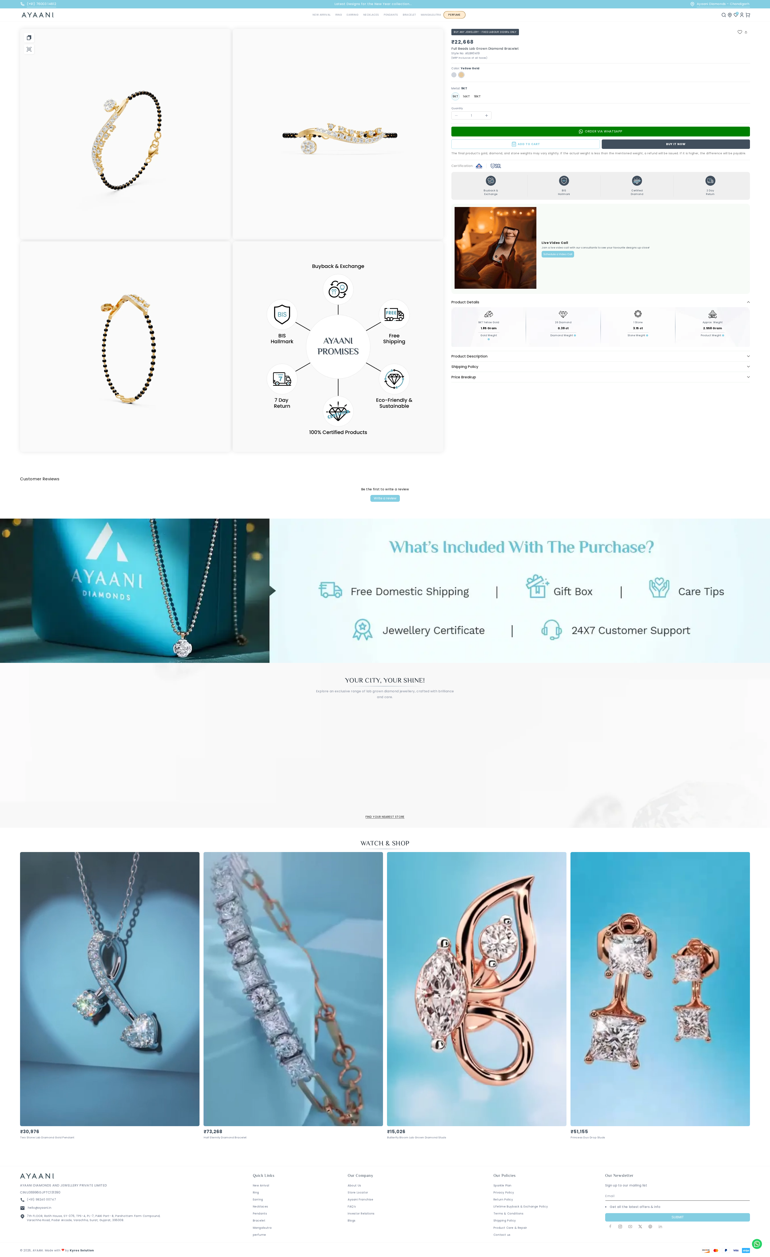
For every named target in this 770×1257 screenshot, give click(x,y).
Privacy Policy (503, 1192)
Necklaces (260, 1206)
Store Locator (358, 1192)
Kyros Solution (82, 1250)
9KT (455, 96)
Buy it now (676, 144)
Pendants (260, 1214)
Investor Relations (361, 1214)
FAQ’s (352, 1206)
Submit (678, 1217)
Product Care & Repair (510, 1228)
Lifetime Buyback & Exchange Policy (520, 1206)
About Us (354, 1185)
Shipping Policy (504, 1221)
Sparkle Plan (502, 1185)
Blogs (352, 1221)
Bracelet (259, 1221)
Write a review (385, 498)
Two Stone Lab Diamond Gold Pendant (47, 1137)
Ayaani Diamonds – (720, 4)
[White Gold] (453, 74)
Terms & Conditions (508, 1214)
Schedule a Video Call (557, 254)
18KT (477, 96)
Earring (258, 1199)
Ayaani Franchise (360, 1199)
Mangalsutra (262, 1228)
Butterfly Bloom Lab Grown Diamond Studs (416, 1137)
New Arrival (261, 1185)
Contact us (502, 1235)
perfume (259, 1235)
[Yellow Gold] (461, 74)
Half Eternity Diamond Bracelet (225, 1137)
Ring (256, 1192)
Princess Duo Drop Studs (588, 1137)
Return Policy (503, 1199)
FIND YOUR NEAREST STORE (385, 817)
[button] (338, 15)
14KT (466, 96)
